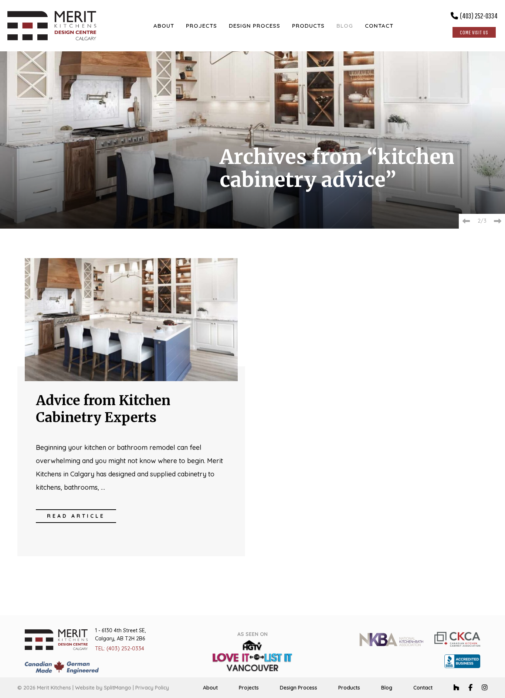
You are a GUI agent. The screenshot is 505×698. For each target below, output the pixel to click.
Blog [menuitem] (344, 25)
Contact (423, 687)
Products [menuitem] (308, 25)
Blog (386, 687)
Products (349, 687)
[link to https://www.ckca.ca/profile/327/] (457, 638)
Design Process (298, 687)
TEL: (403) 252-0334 (119, 648)
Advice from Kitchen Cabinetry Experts (103, 409)
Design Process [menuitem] (254, 25)
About (210, 687)
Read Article (76, 516)
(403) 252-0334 (479, 16)
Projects (249, 687)
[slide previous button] (466, 221)
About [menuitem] (163, 25)
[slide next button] (497, 221)
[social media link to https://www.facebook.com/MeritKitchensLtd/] (470, 687)
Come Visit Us (474, 32)
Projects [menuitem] (201, 25)
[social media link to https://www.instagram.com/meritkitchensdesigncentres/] (485, 687)
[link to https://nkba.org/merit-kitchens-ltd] (391, 638)
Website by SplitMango (103, 687)
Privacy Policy (152, 687)
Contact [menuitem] (379, 25)
